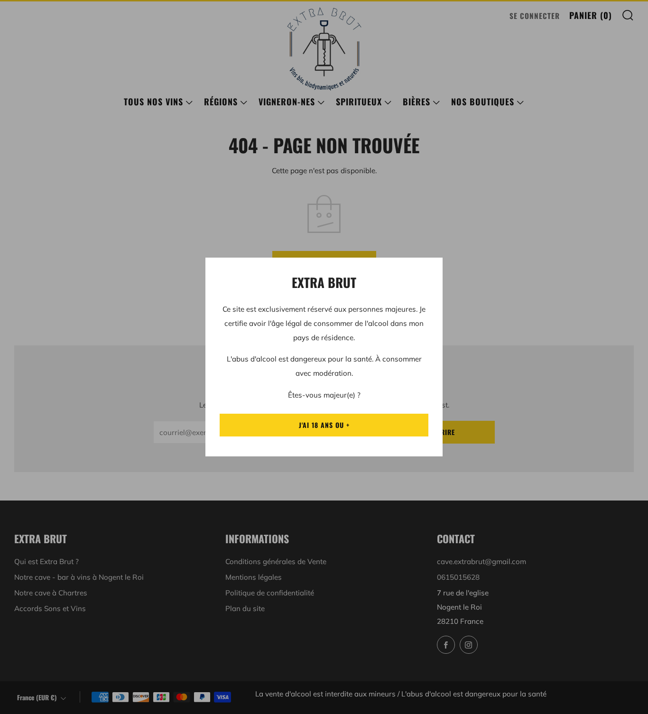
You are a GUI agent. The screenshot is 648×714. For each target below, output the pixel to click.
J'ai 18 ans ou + (324, 425)
